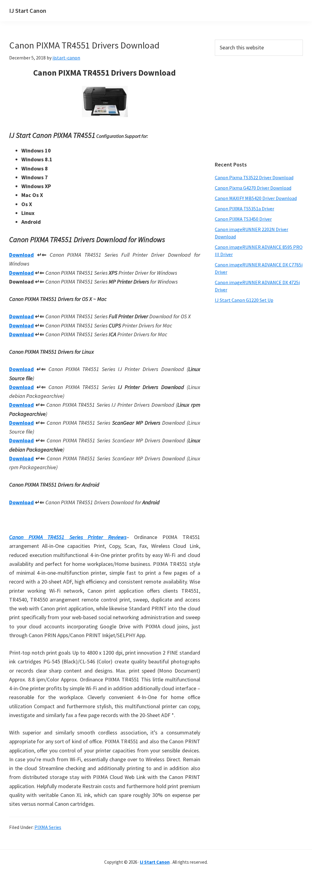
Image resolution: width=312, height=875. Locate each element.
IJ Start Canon (27, 10)
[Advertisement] (259, 108)
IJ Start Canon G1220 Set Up (244, 300)
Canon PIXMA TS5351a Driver (244, 208)
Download (21, 254)
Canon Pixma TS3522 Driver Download (254, 177)
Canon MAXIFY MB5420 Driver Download (256, 198)
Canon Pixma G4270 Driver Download (253, 188)
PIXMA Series (47, 827)
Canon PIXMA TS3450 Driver (243, 219)
